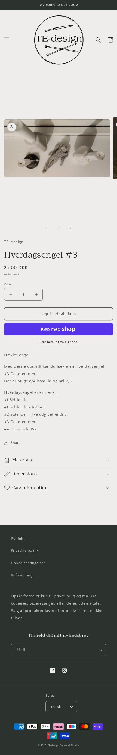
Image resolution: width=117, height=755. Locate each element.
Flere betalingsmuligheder (59, 342)
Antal (8, 283)
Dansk (56, 707)
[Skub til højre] (70, 228)
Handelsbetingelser (28, 563)
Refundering (22, 575)
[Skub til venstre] (47, 228)
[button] (7, 40)
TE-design (53, 745)
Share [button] (15, 443)
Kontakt (17, 538)
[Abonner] (100, 650)
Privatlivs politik (25, 550)
